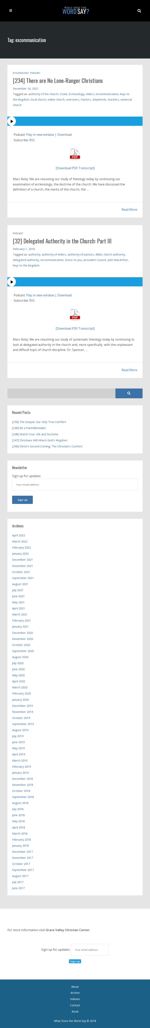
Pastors (86, 99)
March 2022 (19, 541)
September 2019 (23, 724)
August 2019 (20, 730)
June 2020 (18, 669)
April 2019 (18, 754)
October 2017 (21, 864)
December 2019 (22, 706)
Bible (99, 254)
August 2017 (20, 876)
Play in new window (40, 134)
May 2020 (18, 675)
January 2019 (20, 772)
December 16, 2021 (25, 88)
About (75, 986)
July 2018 (17, 809)
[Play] (74, 121)
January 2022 (20, 553)
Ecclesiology (21, 72)
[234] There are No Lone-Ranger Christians (58, 80)
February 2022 (21, 547)
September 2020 (23, 651)
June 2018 (18, 815)
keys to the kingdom (26, 265)
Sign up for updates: (56, 949)
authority (34, 254)
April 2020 (18, 681)
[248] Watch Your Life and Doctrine (35, 434)
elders (90, 94)
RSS (32, 140)
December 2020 (22, 633)
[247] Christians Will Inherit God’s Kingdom (39, 440)
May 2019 (18, 748)
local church (38, 99)
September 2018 (23, 797)
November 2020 (22, 639)
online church (56, 99)
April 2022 (18, 535)
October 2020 (21, 645)
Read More (129, 209)
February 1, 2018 (24, 249)
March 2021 (19, 614)
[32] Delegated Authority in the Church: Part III (62, 241)
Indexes (75, 999)
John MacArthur (118, 260)
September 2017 (23, 870)
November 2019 (22, 712)
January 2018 (20, 845)
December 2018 (22, 779)
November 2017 (22, 858)
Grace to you (73, 260)
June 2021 (18, 596)
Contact (75, 1005)
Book (75, 1011)
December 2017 (22, 852)
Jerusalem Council (94, 260)
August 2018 (20, 803)
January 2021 (20, 626)
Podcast (35, 72)
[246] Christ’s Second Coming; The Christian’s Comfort (47, 446)
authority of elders (54, 254)
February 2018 (21, 839)
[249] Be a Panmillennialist (29, 428)
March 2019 (19, 760)
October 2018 (21, 791)
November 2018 (22, 785)
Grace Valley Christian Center (68, 930)
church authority (114, 254)
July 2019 (17, 736)
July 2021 (17, 590)
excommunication (107, 94)
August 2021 (20, 584)
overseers (72, 99)
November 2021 (22, 566)
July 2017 (17, 882)
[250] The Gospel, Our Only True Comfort (39, 422)
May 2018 (18, 821)
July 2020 (17, 663)
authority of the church (43, 94)
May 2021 (18, 602)
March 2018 (19, 833)
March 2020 (19, 687)
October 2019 (21, 718)
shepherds (99, 99)
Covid (63, 94)
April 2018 (18, 827)
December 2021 (22, 559)
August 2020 (20, 657)
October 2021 (21, 572)
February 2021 (21, 620)
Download (64, 134)
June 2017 (18, 888)
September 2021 (23, 578)
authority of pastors (81, 254)
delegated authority (26, 260)
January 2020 (20, 700)
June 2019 (18, 742)
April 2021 (18, 608)
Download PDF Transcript (75, 168)
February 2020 (21, 693)
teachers (113, 99)
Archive (75, 993)
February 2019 (21, 766)
